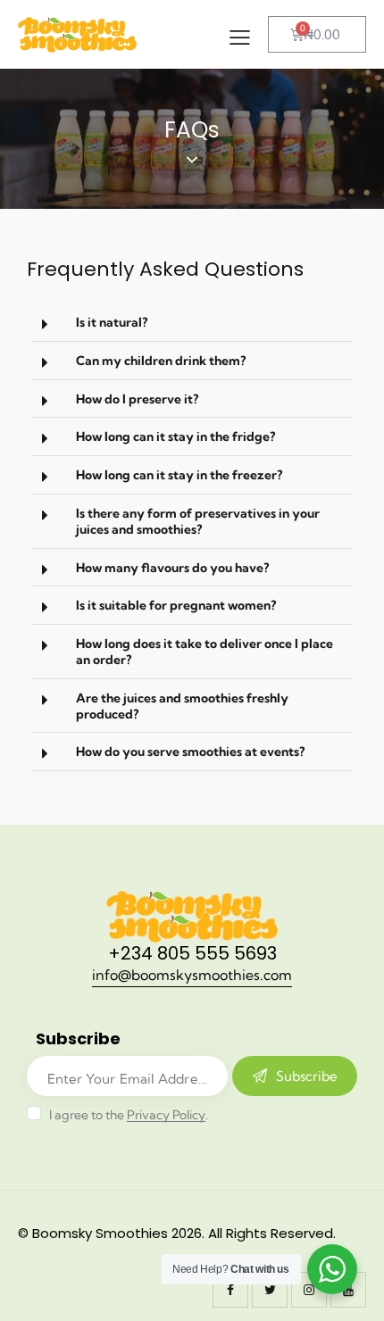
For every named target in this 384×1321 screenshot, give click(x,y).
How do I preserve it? (137, 399)
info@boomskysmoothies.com (192, 975)
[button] (192, 322)
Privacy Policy (166, 1115)
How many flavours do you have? (172, 568)
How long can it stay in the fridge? (175, 436)
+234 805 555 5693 (192, 953)
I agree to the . (128, 1115)
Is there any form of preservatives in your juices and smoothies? (198, 521)
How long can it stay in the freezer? (179, 475)
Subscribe (307, 1076)
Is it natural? (111, 322)
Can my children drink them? (161, 361)
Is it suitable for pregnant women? (176, 605)
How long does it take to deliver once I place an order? (204, 652)
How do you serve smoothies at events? (190, 752)
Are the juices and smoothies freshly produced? (182, 706)
